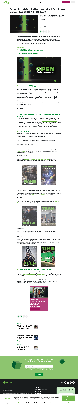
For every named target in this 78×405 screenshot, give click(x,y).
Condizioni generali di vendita (41, 389)
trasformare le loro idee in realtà (49, 121)
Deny (68, 402)
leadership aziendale (22, 90)
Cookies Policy (38, 393)
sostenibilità (32, 274)
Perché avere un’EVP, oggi (23, 49)
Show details (49, 402)
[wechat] (73, 382)
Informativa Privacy (38, 368)
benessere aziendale (40, 274)
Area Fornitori (38, 387)
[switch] (27, 402)
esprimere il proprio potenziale (38, 194)
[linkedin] (65, 382)
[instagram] (68, 382)
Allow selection (68, 399)
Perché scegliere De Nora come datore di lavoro (28, 53)
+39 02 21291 (5, 389)
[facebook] (71, 382)
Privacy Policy (38, 391)
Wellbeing (12, 7)
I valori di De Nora (21, 51)
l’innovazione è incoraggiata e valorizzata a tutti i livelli (36, 159)
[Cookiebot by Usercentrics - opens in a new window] (8, 403)
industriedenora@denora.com (8, 390)
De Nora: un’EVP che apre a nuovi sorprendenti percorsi (30, 50)
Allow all (68, 396)
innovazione (26, 274)
